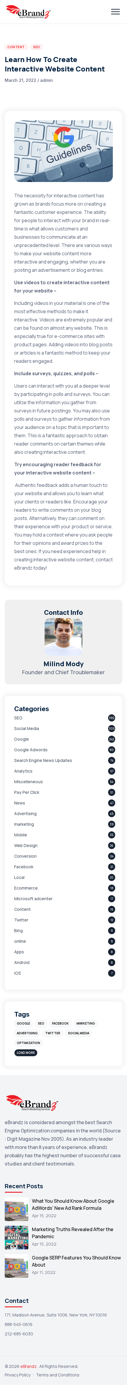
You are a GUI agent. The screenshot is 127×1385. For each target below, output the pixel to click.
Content (22, 909)
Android (22, 962)
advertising (27, 1033)
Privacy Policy (17, 1375)
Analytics (23, 771)
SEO (18, 718)
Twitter (21, 920)
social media (78, 1033)
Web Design (26, 845)
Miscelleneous (28, 781)
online (20, 941)
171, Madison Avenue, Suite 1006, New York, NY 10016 (56, 1315)
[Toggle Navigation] (115, 11)
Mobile (20, 835)
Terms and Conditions (57, 1375)
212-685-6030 (19, 1334)
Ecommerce (26, 888)
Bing (18, 930)
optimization (28, 1043)
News (19, 803)
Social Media (26, 728)
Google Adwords (31, 749)
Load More (26, 1053)
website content (76, 559)
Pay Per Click (26, 792)
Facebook (23, 866)
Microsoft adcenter (33, 898)
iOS (17, 973)
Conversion (25, 856)
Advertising (25, 813)
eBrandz (29, 1366)
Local (19, 877)
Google (21, 739)
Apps (19, 952)
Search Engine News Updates (43, 760)
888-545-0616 (18, 1324)
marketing (24, 824)
